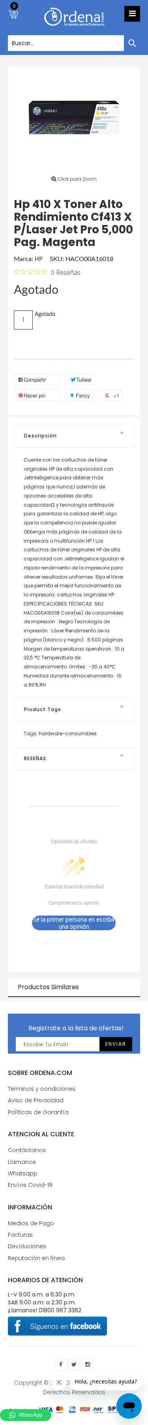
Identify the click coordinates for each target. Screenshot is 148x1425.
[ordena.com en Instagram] (88, 1364)
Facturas (20, 1235)
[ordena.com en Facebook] (61, 1364)
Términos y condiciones (41, 1089)
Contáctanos (27, 1150)
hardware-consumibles (68, 733)
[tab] (74, 436)
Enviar (115, 1044)
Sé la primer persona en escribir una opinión (74, 923)
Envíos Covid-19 (30, 1185)
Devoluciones (27, 1246)
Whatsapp (22, 1173)
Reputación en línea (36, 1258)
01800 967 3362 (60, 1310)
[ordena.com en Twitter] (74, 1364)
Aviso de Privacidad (36, 1100)
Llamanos (22, 1162)
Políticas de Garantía (38, 1112)
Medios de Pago (31, 1223)
